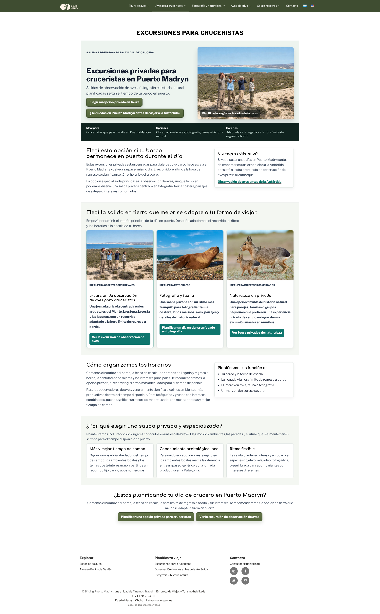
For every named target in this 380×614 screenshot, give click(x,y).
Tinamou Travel (143, 591)
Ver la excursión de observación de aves (229, 517)
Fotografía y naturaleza (207, 6)
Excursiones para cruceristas (173, 563)
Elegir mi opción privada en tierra (114, 102)
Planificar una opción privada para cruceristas (156, 517)
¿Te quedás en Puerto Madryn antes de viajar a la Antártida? (134, 113)
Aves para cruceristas (169, 6)
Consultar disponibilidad (245, 563)
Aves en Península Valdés (96, 569)
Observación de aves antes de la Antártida (249, 182)
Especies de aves (91, 563)
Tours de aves (137, 6)
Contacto (292, 6)
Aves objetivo (239, 6)
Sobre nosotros (267, 6)
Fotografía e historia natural (172, 575)
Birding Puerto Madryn (99, 591)
